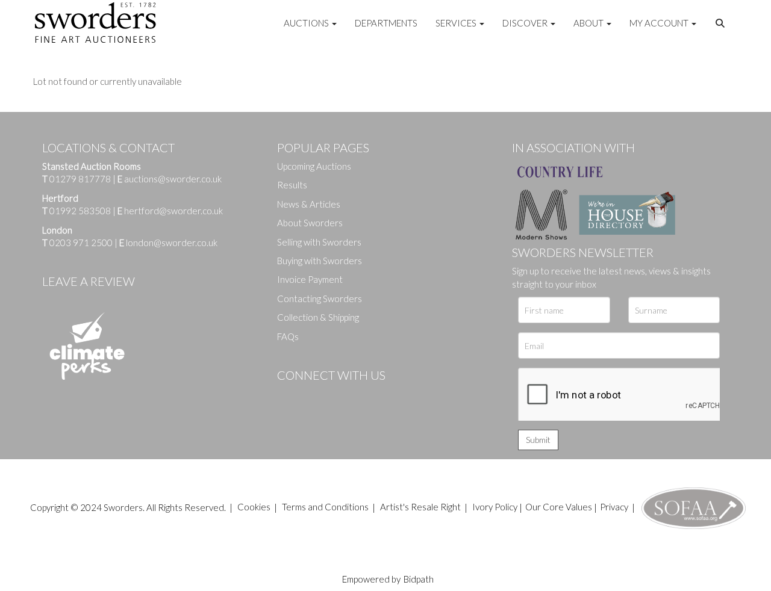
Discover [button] (525, 22)
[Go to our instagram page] (362, 395)
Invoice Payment (310, 279)
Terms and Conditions (326, 506)
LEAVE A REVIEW (88, 281)
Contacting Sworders (319, 298)
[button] (721, 23)
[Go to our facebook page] (288, 395)
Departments (386, 22)
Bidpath (419, 579)
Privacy (614, 506)
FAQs (288, 336)
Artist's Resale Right (420, 506)
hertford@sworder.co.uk (173, 210)
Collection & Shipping (318, 317)
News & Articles (308, 204)
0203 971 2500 (81, 242)
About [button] (589, 22)
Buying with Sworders (319, 260)
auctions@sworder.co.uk (169, 178)
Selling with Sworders (319, 242)
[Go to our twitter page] (313, 395)
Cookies (253, 506)
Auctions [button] (307, 22)
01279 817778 (80, 178)
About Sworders (310, 222)
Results (292, 184)
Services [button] (456, 22)
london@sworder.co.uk (168, 242)
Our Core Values (558, 506)
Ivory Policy (494, 506)
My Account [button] (659, 22)
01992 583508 (80, 210)
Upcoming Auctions (314, 166)
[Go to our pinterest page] (337, 395)
